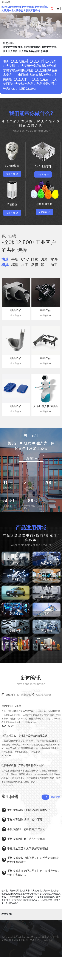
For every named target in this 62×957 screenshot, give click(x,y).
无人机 (15, 579)
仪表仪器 (46, 596)
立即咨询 (10, 174)
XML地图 (35, 940)
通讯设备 (15, 613)
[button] (50, 35)
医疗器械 (46, 630)
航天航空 (46, 562)
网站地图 (6, 2)
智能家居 (46, 579)
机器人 (15, 562)
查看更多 (55, 796)
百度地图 (48, 940)
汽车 (15, 596)
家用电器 (46, 647)
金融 (15, 647)
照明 (46, 613)
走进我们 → (31, 458)
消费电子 (15, 630)
